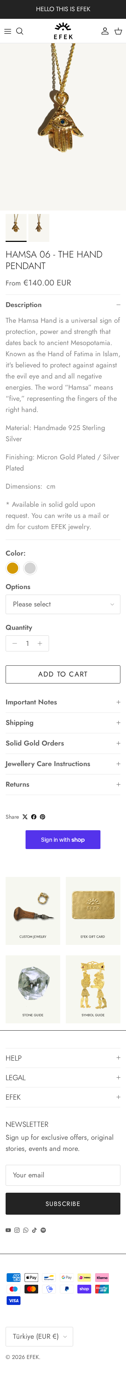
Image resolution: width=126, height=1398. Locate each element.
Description (24, 305)
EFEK (33, 1357)
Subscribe (63, 1203)
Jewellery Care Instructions (48, 764)
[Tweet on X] (25, 816)
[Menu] (7, 31)
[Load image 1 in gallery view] (63, 127)
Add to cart (63, 674)
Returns (17, 784)
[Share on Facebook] (33, 816)
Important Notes (31, 702)
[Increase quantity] (42, 643)
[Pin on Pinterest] (42, 816)
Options (18, 587)
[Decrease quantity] (13, 643)
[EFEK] (63, 31)
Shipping (20, 723)
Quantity (19, 628)
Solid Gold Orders (35, 743)
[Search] (23, 31)
